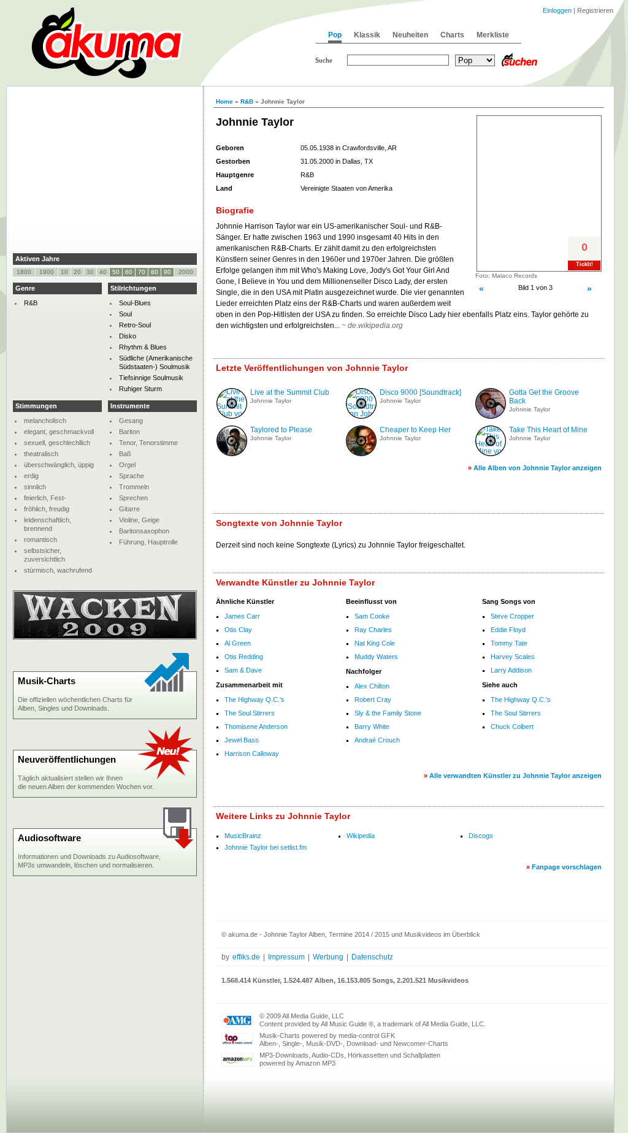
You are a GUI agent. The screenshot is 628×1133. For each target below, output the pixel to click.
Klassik (367, 35)
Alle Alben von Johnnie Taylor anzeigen (537, 467)
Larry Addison (511, 670)
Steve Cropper (512, 616)
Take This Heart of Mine (548, 429)
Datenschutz (372, 957)
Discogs (481, 835)
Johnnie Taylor (270, 400)
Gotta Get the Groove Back (544, 396)
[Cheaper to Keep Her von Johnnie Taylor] (361, 453)
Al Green (237, 643)
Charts (452, 35)
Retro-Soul (135, 325)
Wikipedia (361, 835)
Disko (127, 336)
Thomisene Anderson (256, 726)
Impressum (286, 957)
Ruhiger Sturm (140, 388)
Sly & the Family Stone (387, 713)
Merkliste (493, 35)
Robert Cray (372, 699)
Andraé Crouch (377, 740)
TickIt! (584, 264)
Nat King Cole (374, 643)
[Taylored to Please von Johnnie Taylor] (231, 453)
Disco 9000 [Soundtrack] (420, 392)
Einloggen (557, 10)
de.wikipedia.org (375, 325)
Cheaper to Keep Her (415, 429)
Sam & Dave (243, 670)
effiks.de (246, 957)
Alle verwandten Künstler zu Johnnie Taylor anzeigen (515, 775)
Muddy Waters (376, 656)
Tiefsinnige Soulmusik (151, 377)
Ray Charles (373, 629)
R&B (246, 101)
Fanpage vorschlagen (567, 867)
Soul (125, 314)
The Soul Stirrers (249, 713)
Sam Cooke (371, 616)
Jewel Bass (241, 740)
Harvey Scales (513, 656)
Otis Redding (243, 656)
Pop (335, 35)
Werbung (328, 957)
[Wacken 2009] (105, 637)
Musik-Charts (46, 681)
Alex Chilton (371, 686)
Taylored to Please (281, 429)
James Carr (242, 616)
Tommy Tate (509, 643)
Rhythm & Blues (143, 347)
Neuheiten (410, 35)
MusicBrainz (242, 835)
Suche (323, 60)
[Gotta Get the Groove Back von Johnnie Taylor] (490, 416)
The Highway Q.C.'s (254, 699)
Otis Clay (238, 629)
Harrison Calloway (251, 753)
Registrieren (595, 10)
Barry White (371, 726)
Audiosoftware (49, 838)
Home (224, 101)
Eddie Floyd (508, 629)
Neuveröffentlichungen (67, 759)
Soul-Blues (135, 303)
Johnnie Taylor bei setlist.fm (265, 847)
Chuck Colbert (512, 726)
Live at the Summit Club (289, 392)
